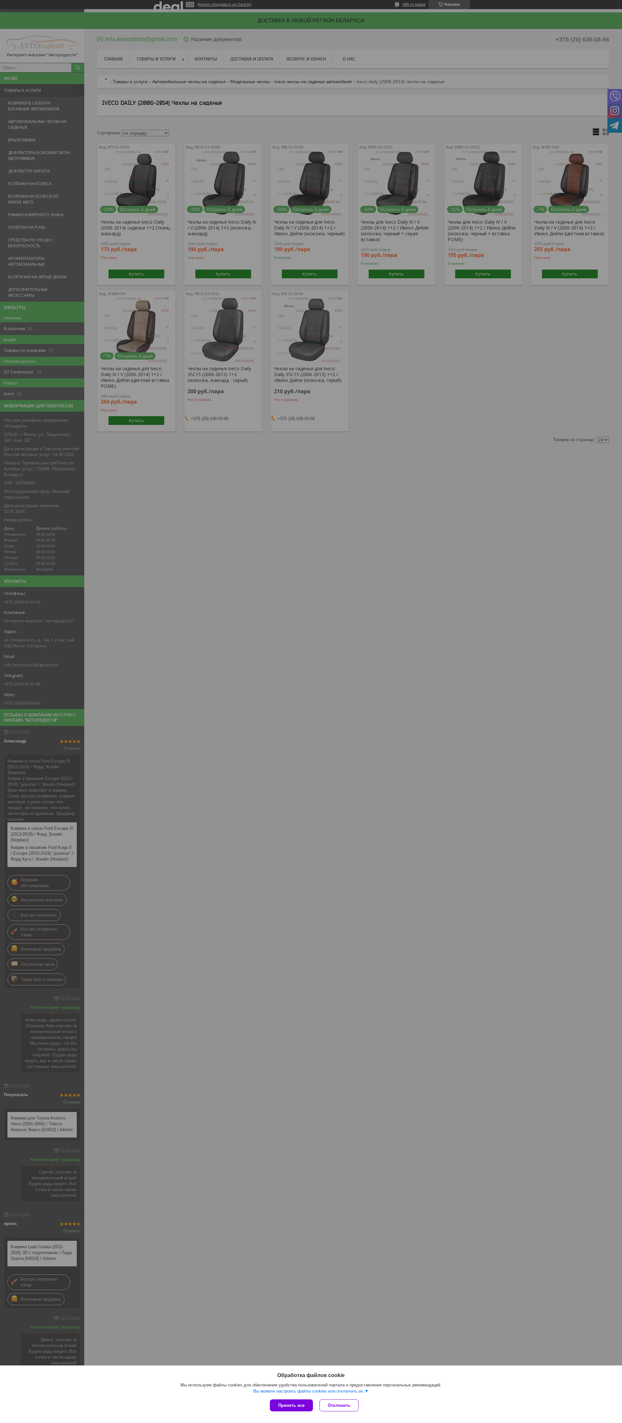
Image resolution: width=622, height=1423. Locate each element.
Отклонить (339, 1405)
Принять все (291, 1405)
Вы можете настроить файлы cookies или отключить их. (308, 1391)
